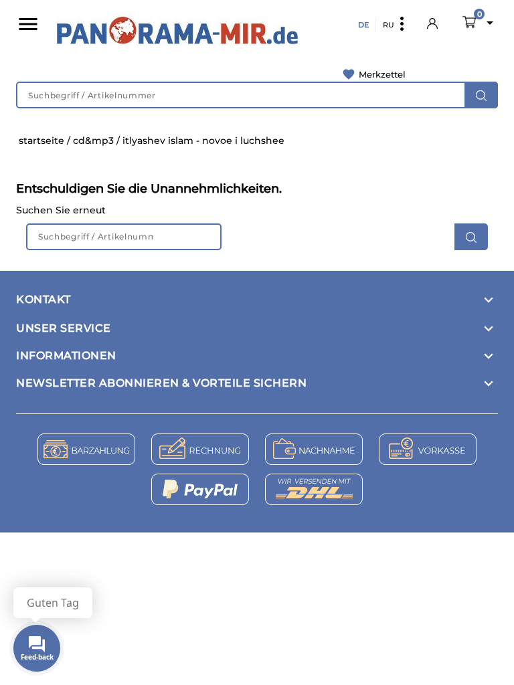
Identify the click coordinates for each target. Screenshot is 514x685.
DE (363, 24)
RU (388, 24)
